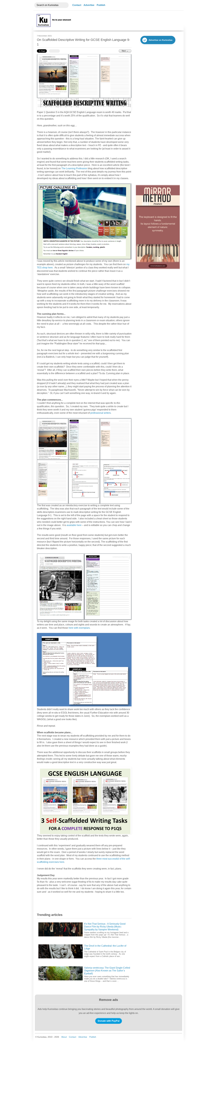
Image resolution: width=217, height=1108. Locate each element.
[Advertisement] (126, 20)
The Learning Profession (74, 168)
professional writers (100, 413)
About (64, 1037)
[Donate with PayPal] (108, 1021)
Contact (76, 5)
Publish (101, 5)
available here (74, 525)
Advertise (89, 5)
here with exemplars (79, 628)
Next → (125, 51)
